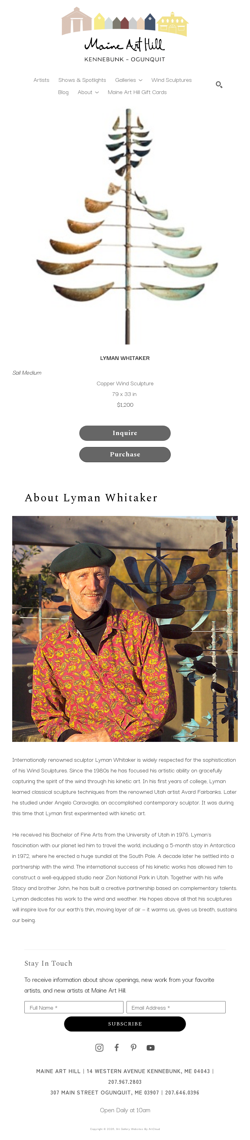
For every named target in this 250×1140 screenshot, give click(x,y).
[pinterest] (134, 1048)
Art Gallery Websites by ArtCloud (138, 1129)
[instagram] (99, 1048)
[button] (128, 79)
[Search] (219, 84)
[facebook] (116, 1048)
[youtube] (151, 1048)
